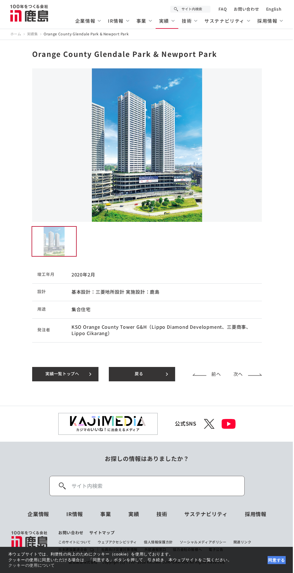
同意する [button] (276, 560)
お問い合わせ (246, 9)
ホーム (15, 34)
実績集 (32, 34)
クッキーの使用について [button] (31, 565)
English (274, 9)
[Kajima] (29, 13)
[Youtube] (229, 424)
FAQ (222, 9)
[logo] (29, 541)
